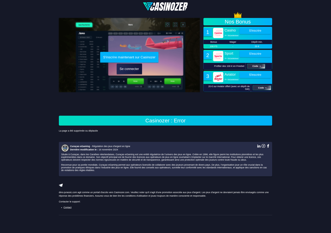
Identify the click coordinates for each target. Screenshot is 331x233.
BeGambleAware (233, 35)
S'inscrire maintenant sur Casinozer (129, 57)
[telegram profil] (61, 185)
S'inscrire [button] (255, 30)
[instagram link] (263, 146)
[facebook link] (268, 146)
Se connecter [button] (129, 69)
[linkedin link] (259, 146)
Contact (67, 207)
